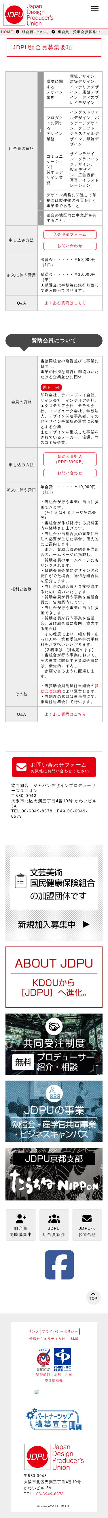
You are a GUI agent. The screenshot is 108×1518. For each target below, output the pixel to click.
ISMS (74, 1338)
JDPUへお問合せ (87, 1231)
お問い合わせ (69, 246)
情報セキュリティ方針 (47, 1338)
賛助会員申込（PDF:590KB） (70, 459)
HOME (7, 32)
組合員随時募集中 (21, 1231)
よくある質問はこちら (65, 303)
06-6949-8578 (50, 1494)
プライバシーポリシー (60, 1331)
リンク (33, 1331)
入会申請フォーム (70, 234)
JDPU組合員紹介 (54, 1231)
